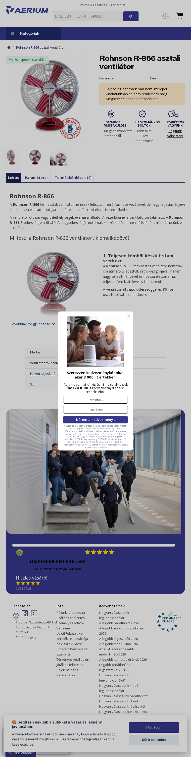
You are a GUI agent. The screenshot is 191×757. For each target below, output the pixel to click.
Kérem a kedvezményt (95, 419)
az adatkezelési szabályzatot (111, 425)
